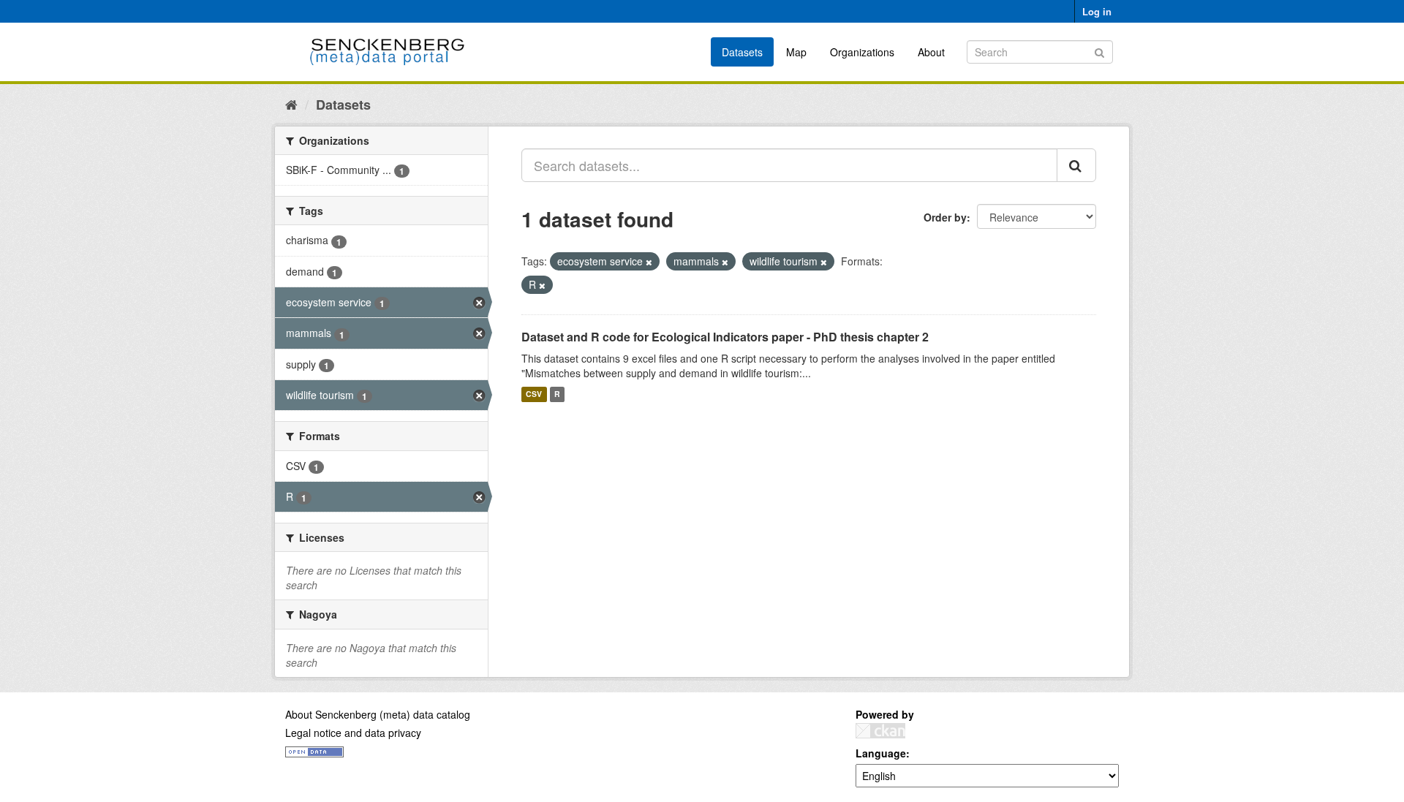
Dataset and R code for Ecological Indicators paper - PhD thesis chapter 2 (725, 336)
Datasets (742, 52)
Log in (1097, 11)
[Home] (291, 103)
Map (796, 52)
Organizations (862, 52)
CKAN (880, 730)
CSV (534, 394)
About (931, 52)
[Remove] (649, 262)
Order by (945, 217)
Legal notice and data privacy (353, 732)
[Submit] (1099, 51)
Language (881, 753)
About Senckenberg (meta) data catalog (377, 714)
